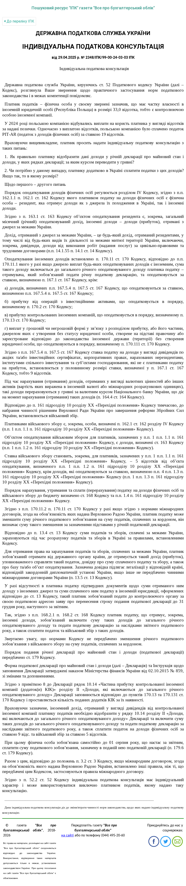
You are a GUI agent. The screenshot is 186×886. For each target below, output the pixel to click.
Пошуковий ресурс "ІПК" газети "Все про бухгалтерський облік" (93, 7)
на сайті (67, 835)
